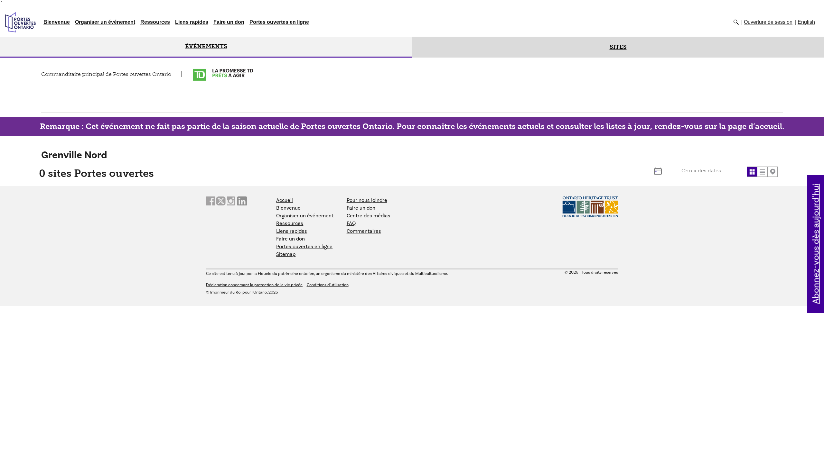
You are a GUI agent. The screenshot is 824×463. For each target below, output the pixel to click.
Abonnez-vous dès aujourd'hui (816, 244)
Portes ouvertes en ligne (279, 22)
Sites (618, 46)
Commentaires (364, 231)
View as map (772, 172)
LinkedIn (242, 201)
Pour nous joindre (367, 200)
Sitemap (285, 254)
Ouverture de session (768, 22)
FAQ (351, 223)
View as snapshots (752, 172)
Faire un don (228, 22)
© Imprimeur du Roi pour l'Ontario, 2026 (242, 292)
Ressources (155, 22)
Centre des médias (368, 216)
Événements (206, 46)
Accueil (284, 200)
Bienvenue (56, 22)
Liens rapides (191, 22)
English (806, 22)
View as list (762, 172)
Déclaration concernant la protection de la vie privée (254, 284)
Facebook (211, 201)
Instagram (232, 201)
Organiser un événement (105, 22)
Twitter (221, 201)
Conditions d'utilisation (328, 284)
